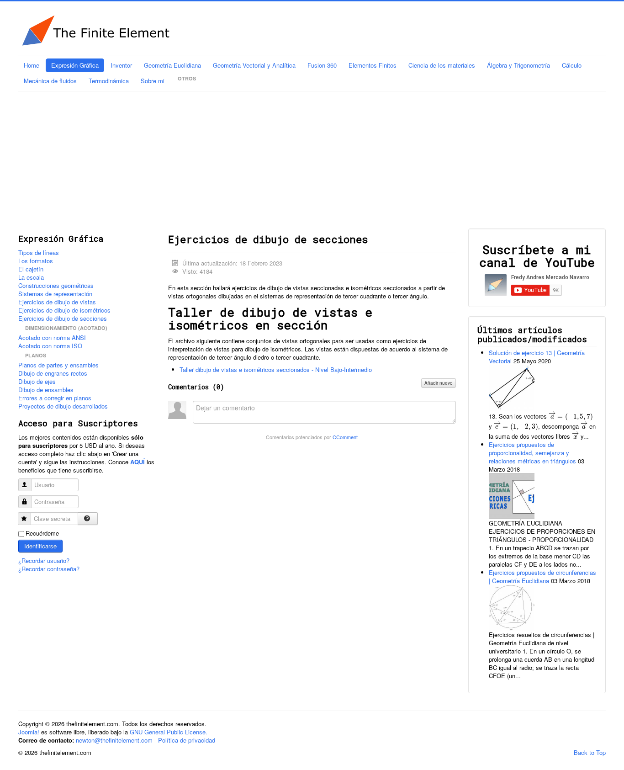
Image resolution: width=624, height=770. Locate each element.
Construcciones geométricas (56, 285)
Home (31, 65)
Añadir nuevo (438, 383)
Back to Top (590, 752)
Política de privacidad (186, 740)
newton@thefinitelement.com (114, 740)
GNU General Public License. (168, 732)
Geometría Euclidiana (172, 65)
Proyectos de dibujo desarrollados (63, 406)
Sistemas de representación (55, 294)
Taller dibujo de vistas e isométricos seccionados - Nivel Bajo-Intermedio (276, 369)
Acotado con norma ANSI (52, 338)
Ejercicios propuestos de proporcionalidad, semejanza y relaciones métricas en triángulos (533, 452)
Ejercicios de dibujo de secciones (62, 318)
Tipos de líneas (38, 253)
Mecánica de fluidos (50, 80)
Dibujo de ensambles (46, 390)
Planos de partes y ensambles (58, 365)
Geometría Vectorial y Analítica (254, 65)
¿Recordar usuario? (43, 560)
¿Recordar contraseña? (48, 568)
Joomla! (28, 732)
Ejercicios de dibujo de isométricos (64, 310)
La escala (31, 277)
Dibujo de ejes (37, 381)
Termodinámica (109, 80)
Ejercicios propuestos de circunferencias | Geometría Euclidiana (542, 576)
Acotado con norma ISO (50, 346)
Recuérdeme (42, 533)
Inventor (121, 65)
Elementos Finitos (373, 65)
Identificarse (40, 546)
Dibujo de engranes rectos (52, 373)
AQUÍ (137, 461)
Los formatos (35, 261)
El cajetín (30, 269)
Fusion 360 (322, 65)
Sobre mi (152, 80)
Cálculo (572, 65)
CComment (345, 437)
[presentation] (571, 416)
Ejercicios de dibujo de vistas (57, 302)
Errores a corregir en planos (54, 398)
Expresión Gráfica (75, 65)
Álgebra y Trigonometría (518, 65)
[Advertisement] (312, 160)
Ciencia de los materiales (441, 65)
